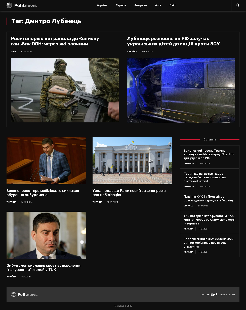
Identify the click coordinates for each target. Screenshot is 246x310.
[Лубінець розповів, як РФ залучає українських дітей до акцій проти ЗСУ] (181, 90)
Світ (13, 51)
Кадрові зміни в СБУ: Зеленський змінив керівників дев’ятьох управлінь (208, 242)
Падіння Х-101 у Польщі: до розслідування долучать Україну (209, 198)
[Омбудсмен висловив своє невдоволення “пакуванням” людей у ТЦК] (46, 235)
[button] (237, 5)
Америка (189, 163)
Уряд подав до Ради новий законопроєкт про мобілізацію (130, 192)
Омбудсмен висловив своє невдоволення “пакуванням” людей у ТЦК (44, 267)
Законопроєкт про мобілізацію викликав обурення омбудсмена (43, 192)
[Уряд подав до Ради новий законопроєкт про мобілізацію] (132, 160)
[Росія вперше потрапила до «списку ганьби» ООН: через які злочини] (65, 90)
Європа (188, 206)
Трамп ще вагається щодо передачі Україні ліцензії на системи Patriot (205, 177)
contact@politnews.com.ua (218, 294)
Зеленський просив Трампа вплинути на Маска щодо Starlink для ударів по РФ (209, 154)
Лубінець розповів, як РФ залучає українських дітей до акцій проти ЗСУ (173, 41)
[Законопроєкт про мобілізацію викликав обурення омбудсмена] (46, 160)
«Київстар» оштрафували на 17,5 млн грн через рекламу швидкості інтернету (209, 219)
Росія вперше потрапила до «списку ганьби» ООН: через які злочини (55, 41)
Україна (132, 51)
